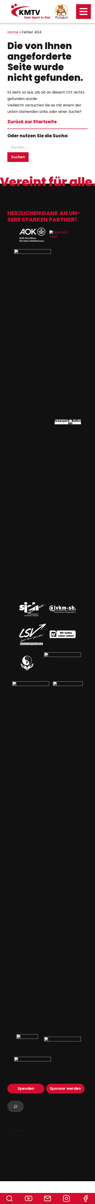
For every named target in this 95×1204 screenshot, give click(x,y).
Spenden (26, 1088)
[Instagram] (66, 1198)
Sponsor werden (65, 1088)
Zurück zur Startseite (32, 122)
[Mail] (47, 1198)
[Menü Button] (83, 11)
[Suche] (9, 1198)
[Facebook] (85, 1198)
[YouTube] (28, 1198)
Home (12, 32)
